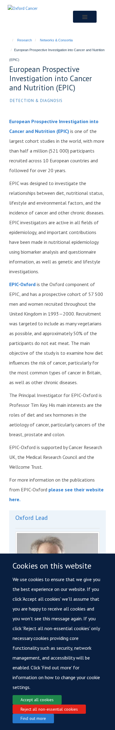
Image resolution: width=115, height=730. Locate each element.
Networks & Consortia (56, 40)
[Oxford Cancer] (22, 8)
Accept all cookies (37, 699)
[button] (85, 17)
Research (24, 40)
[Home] (10, 40)
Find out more (33, 718)
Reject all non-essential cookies (49, 709)
